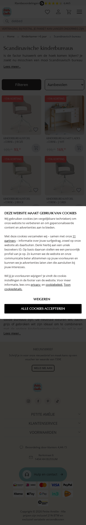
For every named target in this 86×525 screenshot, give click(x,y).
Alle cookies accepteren (43, 309)
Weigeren (42, 299)
